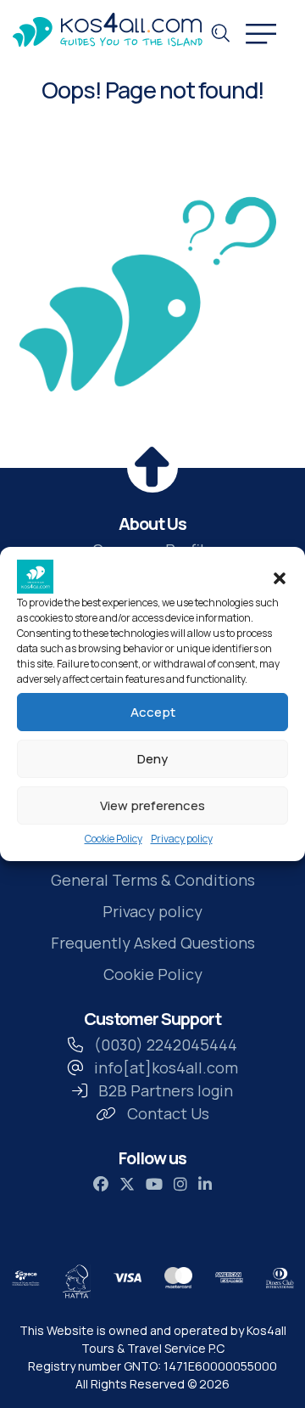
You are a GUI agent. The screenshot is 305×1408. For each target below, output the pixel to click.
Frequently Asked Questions (153, 942)
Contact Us (168, 1113)
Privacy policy (182, 838)
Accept (152, 712)
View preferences (152, 805)
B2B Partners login (165, 1090)
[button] (279, 576)
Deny (152, 759)
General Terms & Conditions (153, 880)
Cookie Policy (113, 838)
